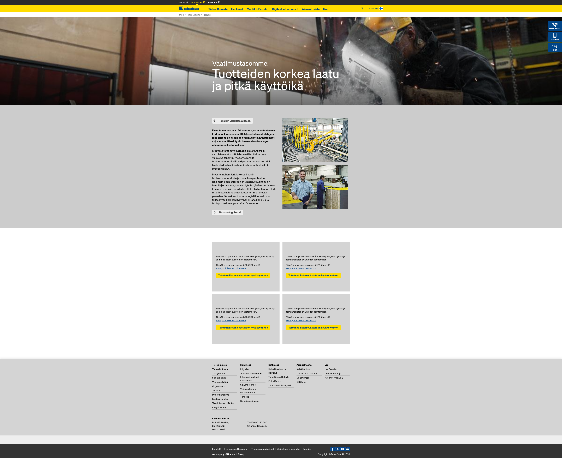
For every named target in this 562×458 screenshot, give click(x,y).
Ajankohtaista (311, 9)
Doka (181, 14)
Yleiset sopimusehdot (288, 449)
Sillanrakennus (248, 384)
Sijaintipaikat (219, 377)
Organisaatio (218, 386)
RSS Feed (301, 382)
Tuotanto (216, 390)
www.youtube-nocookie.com (231, 268)
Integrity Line (219, 407)
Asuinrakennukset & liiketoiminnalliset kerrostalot (251, 377)
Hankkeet (237, 9)
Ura (325, 9)
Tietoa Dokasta (218, 9)
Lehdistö (216, 449)
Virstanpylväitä (220, 382)
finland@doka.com (257, 425)
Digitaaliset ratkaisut (285, 9)
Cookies (307, 449)
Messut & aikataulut (307, 373)
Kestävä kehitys (220, 398)
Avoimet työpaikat (334, 377)
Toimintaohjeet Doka (223, 403)
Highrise (244, 369)
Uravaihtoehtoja (333, 373)
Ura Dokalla (330, 369)
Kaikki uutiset (304, 369)
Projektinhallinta (220, 394)
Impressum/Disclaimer (236, 449)
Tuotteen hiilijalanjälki (279, 385)
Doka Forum (274, 381)
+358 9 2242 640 (258, 422)
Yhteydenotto (219, 373)
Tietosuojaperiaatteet (262, 449)
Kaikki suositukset (249, 401)
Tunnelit (244, 396)
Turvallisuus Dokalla (278, 377)
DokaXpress (303, 377)
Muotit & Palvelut (258, 9)
